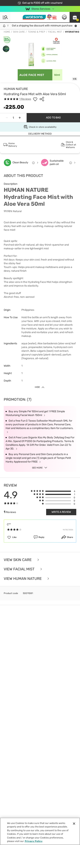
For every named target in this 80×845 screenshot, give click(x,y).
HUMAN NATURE (16, 89)
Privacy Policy (33, 841)
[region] (40, 831)
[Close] (74, 823)
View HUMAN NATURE (23, 579)
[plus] (20, 118)
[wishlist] (35, 99)
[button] (75, 17)
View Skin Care (18, 560)
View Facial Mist (20, 569)
